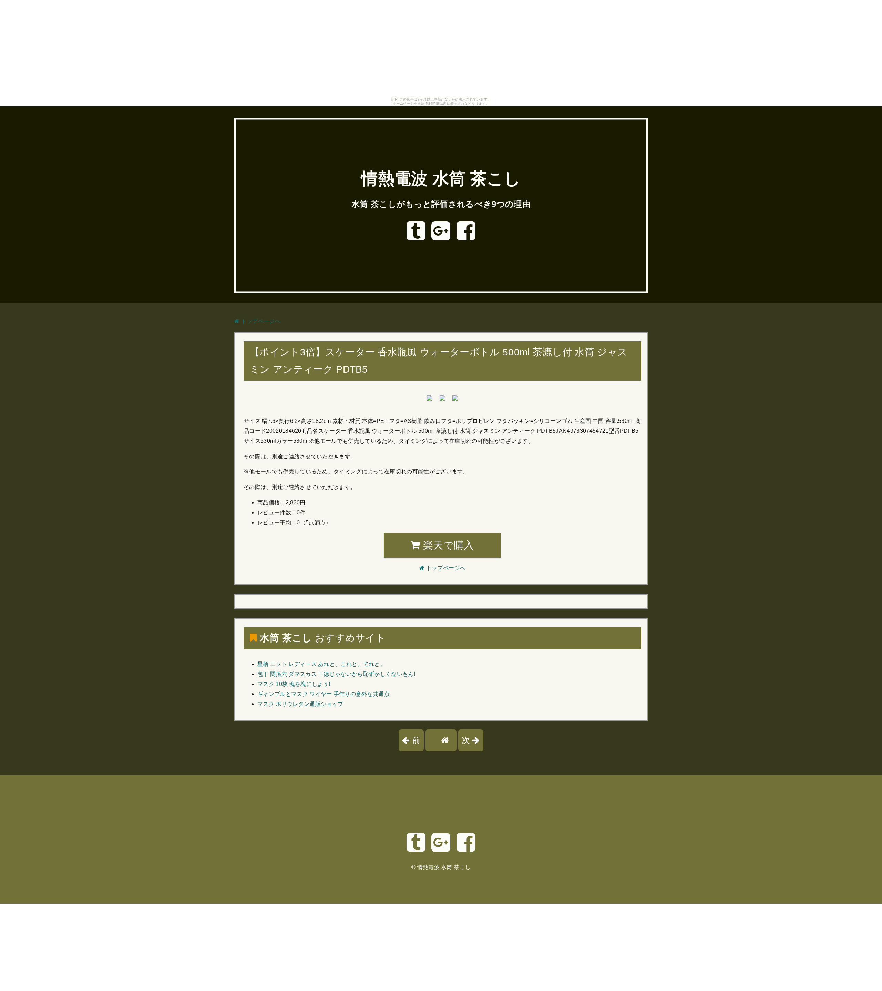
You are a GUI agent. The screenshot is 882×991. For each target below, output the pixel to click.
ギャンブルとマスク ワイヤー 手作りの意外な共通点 (323, 694)
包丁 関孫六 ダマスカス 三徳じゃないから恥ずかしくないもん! (336, 674)
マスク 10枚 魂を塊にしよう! (293, 684)
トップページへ (259, 321)
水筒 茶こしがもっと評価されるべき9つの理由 (441, 204)
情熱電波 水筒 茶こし (441, 179)
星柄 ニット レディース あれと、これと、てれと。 (321, 664)
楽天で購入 (447, 545)
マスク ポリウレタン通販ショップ (300, 704)
